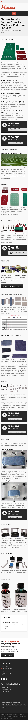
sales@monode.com (7, 668)
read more (5, 628)
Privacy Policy (9, 716)
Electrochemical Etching (16, 30)
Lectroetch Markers (16, 432)
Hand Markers (14, 419)
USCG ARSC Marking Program (10, 622)
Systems (7, 30)
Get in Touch (8, 655)
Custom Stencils (15, 143)
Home (2, 30)
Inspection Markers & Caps (17, 253)
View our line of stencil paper (12, 286)
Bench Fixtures (15, 517)
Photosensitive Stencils (15, 129)
